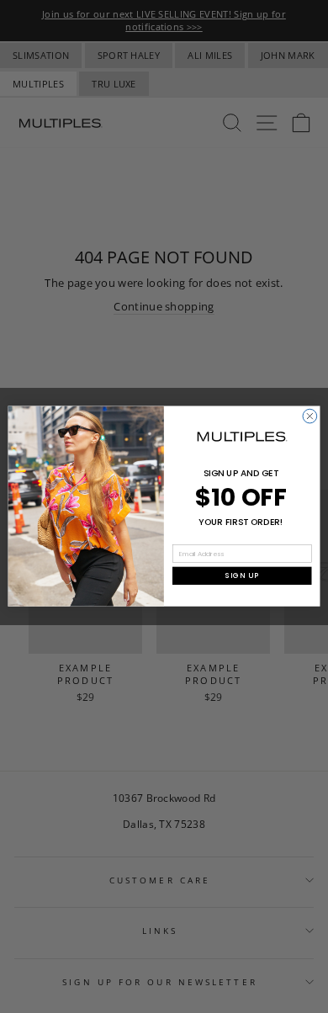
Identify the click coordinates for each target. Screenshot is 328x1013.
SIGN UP (242, 575)
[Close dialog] (310, 417)
